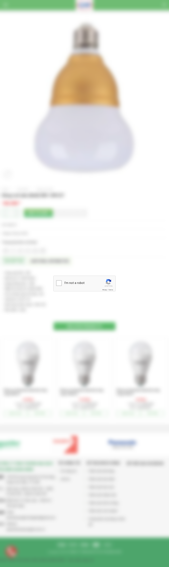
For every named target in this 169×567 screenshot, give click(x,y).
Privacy (104, 290)
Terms (110, 290)
